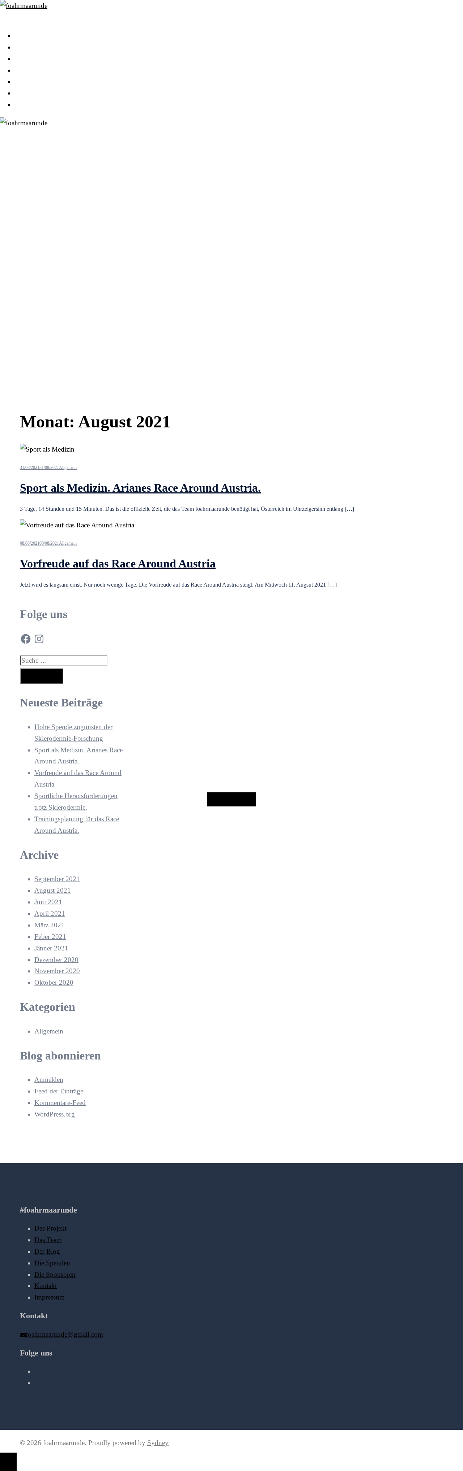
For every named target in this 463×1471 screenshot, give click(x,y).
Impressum (29, 104)
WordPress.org (54, 1114)
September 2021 (57, 879)
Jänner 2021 (51, 948)
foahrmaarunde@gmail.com (64, 1334)
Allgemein (68, 467)
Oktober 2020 (53, 982)
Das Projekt (30, 35)
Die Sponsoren (35, 81)
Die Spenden (32, 70)
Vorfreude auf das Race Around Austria (118, 563)
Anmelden (48, 1079)
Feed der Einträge (58, 1091)
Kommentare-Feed (60, 1102)
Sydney (158, 1442)
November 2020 (57, 971)
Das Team (28, 47)
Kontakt (25, 93)
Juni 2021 (48, 902)
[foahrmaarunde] (23, 5)
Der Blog (27, 58)
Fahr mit (231, 799)
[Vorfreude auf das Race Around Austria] (77, 525)
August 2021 (52, 890)
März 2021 (49, 925)
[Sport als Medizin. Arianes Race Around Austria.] (47, 449)
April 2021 (49, 913)
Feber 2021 (50, 936)
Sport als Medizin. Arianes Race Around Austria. (140, 487)
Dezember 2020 (56, 959)
